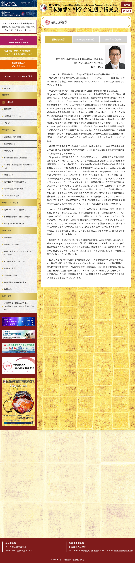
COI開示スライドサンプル (15, 261)
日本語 (127, 4)
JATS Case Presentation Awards (18, 41)
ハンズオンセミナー (12, 195)
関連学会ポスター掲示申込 (15, 282)
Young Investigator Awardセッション (19, 166)
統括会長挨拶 (58, 39)
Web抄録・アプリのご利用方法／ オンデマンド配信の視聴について (18, 52)
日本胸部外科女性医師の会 (15, 181)
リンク (7, 123)
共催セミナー (9, 174)
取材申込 (8, 289)
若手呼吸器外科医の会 (13, 188)
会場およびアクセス (12, 116)
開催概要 (8, 109)
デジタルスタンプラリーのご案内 (18, 76)
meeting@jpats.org (123, 550)
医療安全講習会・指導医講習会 (17, 216)
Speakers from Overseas (15, 157)
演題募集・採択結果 (12, 137)
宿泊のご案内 (9, 268)
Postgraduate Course (14, 223)
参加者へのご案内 (11, 244)
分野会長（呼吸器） (85, 39)
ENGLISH (127, 10)
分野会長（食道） (113, 39)
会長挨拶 (9, 102)
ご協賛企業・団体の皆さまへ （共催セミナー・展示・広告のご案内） (19, 306)
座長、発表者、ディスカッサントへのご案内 (18, 253)
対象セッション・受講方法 (15, 209)
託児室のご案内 (10, 275)
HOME (7, 88)
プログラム (8, 151)
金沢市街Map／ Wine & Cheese (18, 64)
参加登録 (8, 237)
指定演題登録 (9, 144)
